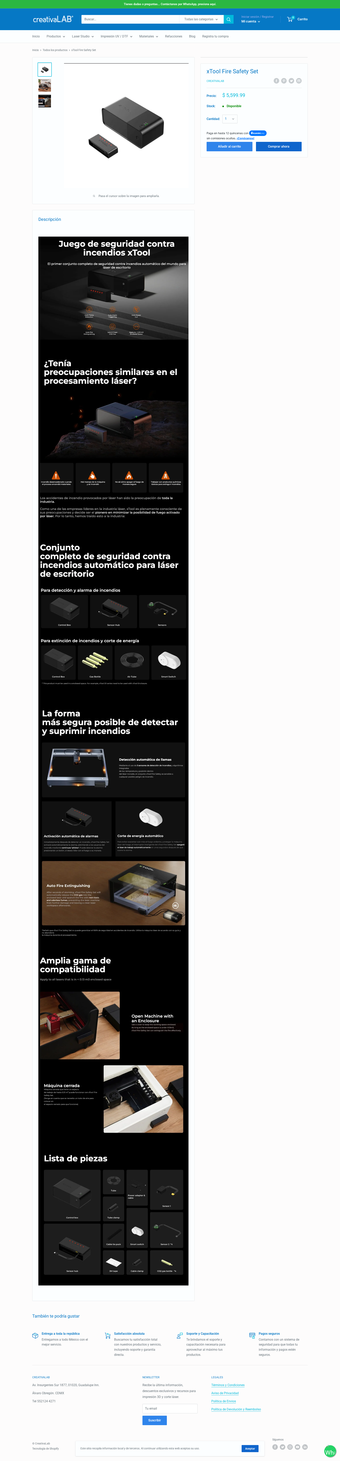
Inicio (36, 36)
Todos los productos (55, 50)
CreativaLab (215, 81)
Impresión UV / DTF (114, 36)
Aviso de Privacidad (225, 1393)
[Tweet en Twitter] (291, 81)
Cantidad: (213, 119)
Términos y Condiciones (228, 1385)
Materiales (146, 36)
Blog (192, 36)
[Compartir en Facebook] (276, 81)
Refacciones (173, 36)
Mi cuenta (249, 21)
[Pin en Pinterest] (284, 81)
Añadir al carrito (229, 146)
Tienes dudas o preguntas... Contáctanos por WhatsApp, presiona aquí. (170, 4)
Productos (54, 36)
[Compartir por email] (299, 81)
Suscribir (154, 1420)
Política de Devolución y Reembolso (236, 1409)
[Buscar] (229, 19)
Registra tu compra (215, 36)
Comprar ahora (278, 146)
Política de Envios (223, 1401)
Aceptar (250, 1448)
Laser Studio (81, 36)
